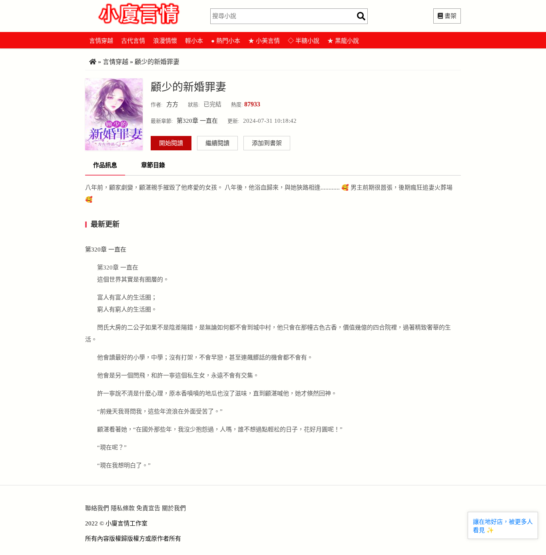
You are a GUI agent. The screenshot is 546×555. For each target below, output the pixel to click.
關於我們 (174, 508)
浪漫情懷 (165, 41)
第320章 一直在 (198, 121)
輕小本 (194, 41)
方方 (172, 104)
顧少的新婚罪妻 (157, 61)
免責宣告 (148, 508)
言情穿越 (101, 41)
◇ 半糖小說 (303, 41)
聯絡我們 (97, 508)
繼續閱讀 (217, 143)
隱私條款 (123, 508)
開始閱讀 (171, 143)
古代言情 (133, 41)
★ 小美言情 (264, 41)
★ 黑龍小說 (343, 41)
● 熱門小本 (225, 41)
